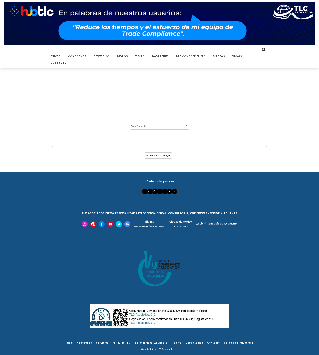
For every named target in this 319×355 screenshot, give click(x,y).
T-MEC (140, 56)
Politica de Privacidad (239, 343)
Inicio (56, 56)
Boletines (160, 56)
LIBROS (122, 56)
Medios (219, 56)
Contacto (59, 63)
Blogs (237, 56)
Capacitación (194, 343)
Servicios (102, 56)
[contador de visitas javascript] (159, 191)
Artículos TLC (122, 343)
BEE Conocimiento (191, 56)
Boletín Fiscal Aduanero (151, 343)
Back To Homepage (160, 155)
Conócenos (77, 56)
